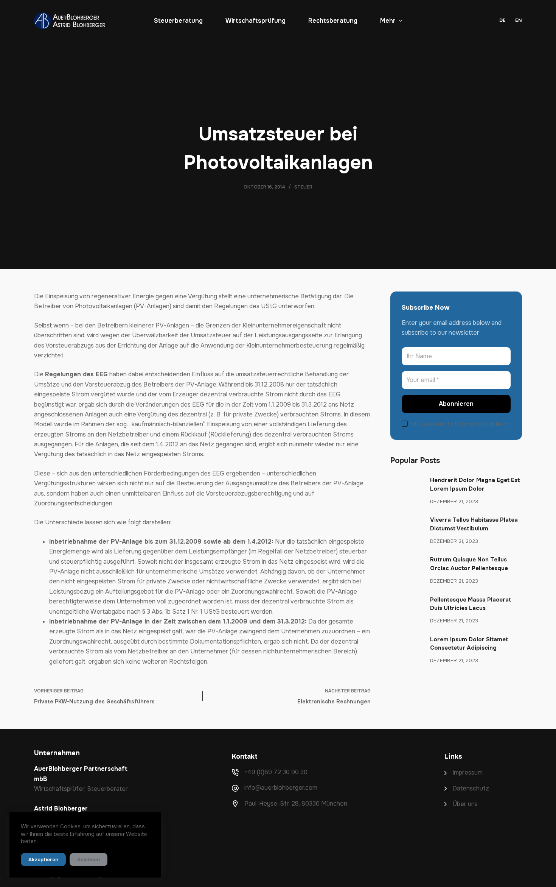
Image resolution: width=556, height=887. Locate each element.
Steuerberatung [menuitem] (178, 21)
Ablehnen (88, 859)
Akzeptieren (43, 859)
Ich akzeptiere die (459, 424)
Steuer (303, 187)
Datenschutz (470, 788)
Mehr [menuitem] (388, 21)
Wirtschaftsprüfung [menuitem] (255, 21)
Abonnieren (456, 404)
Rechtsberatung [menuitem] (332, 21)
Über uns (465, 804)
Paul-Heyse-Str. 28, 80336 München (295, 803)
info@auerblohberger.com (280, 788)
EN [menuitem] (518, 20)
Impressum (467, 772)
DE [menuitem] (502, 20)
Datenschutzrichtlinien (481, 424)
